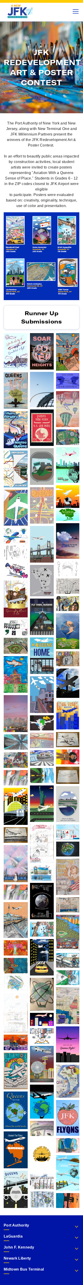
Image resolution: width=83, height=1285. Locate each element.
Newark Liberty (17, 1258)
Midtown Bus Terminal (24, 1269)
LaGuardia (13, 1236)
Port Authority (16, 1225)
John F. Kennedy (19, 1247)
